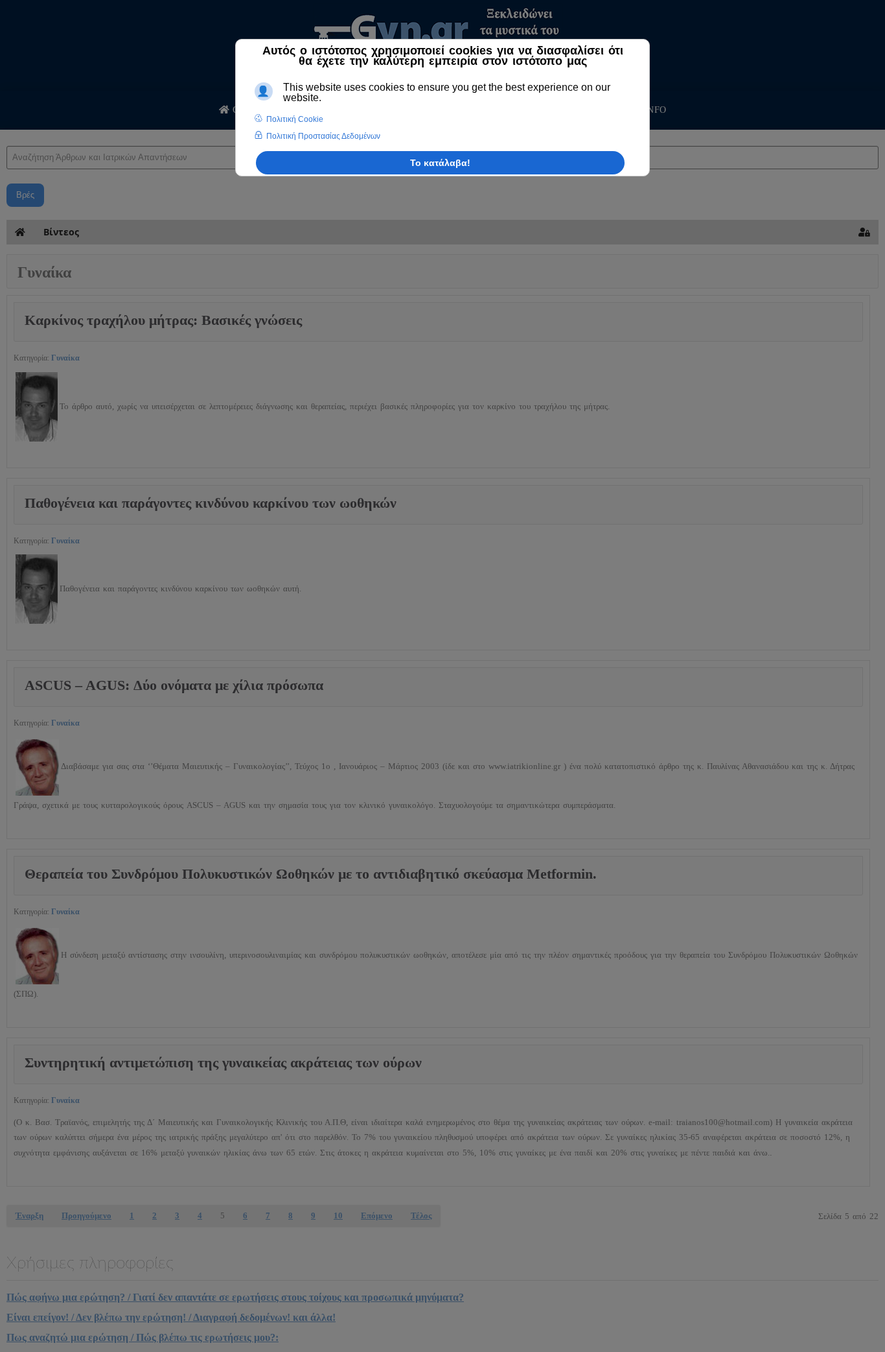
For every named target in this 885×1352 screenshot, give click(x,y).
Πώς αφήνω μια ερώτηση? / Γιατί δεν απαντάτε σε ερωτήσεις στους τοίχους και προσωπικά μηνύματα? (235, 1297)
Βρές (25, 195)
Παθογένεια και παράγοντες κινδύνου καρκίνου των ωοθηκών (211, 503)
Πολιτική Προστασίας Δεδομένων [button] (323, 136)
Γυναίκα (65, 357)
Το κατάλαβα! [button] (440, 163)
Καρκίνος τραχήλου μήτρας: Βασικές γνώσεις (163, 320)
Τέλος (421, 1215)
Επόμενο (377, 1215)
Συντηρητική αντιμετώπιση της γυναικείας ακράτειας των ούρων (223, 1062)
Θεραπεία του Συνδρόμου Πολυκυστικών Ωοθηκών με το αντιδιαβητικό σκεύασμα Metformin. (311, 874)
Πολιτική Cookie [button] (294, 119)
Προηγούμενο (86, 1215)
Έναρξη (29, 1215)
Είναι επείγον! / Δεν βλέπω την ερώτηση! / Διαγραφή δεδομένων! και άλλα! (171, 1317)
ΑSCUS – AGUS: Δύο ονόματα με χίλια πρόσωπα (174, 685)
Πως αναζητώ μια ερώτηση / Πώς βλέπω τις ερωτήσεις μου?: (142, 1337)
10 (338, 1215)
